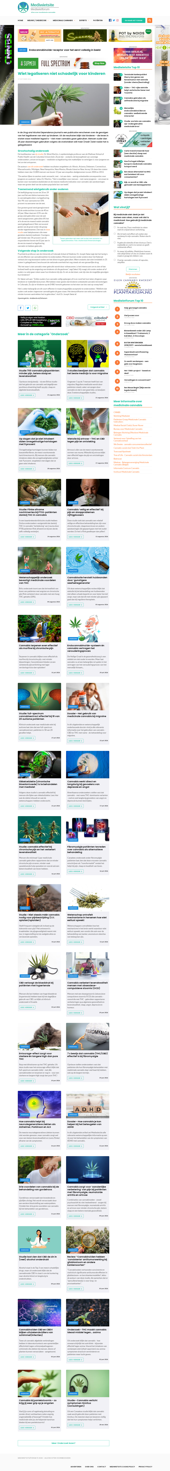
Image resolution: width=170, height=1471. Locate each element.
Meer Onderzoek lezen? (63, 1443)
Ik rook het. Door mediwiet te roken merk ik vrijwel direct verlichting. (132, 228)
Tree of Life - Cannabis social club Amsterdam (133, 455)
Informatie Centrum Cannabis (126, 468)
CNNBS (117, 412)
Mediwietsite (42, 4)
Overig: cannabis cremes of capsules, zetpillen (132, 261)
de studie (39, 154)
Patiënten (98, 20)
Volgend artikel (97, 307)
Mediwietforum (40, 9)
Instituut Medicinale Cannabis (127, 472)
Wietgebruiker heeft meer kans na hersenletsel (57, 49)
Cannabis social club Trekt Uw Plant (129, 448)
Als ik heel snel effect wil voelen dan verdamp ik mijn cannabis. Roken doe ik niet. (134, 236)
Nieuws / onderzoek (36, 20)
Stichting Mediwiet (122, 416)
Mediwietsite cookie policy (122, 1467)
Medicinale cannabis (63, 20)
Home (20, 20)
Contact (101, 1467)
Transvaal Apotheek (122, 451)
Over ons (89, 1467)
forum (133, 20)
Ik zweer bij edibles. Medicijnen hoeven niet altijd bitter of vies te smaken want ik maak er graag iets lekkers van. (134, 253)
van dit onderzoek (35, 166)
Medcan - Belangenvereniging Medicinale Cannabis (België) (131, 463)
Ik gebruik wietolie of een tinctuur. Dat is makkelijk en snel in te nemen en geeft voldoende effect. (134, 244)
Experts (83, 20)
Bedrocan (118, 459)
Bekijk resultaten (133, 274)
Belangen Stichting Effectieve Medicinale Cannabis (131, 433)
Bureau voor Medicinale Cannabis (128, 429)
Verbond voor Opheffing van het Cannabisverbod (127, 439)
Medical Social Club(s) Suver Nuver (128, 425)
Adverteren (76, 1467)
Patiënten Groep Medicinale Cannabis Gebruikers (130, 420)
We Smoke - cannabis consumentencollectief (133, 444)
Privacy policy (145, 1467)
